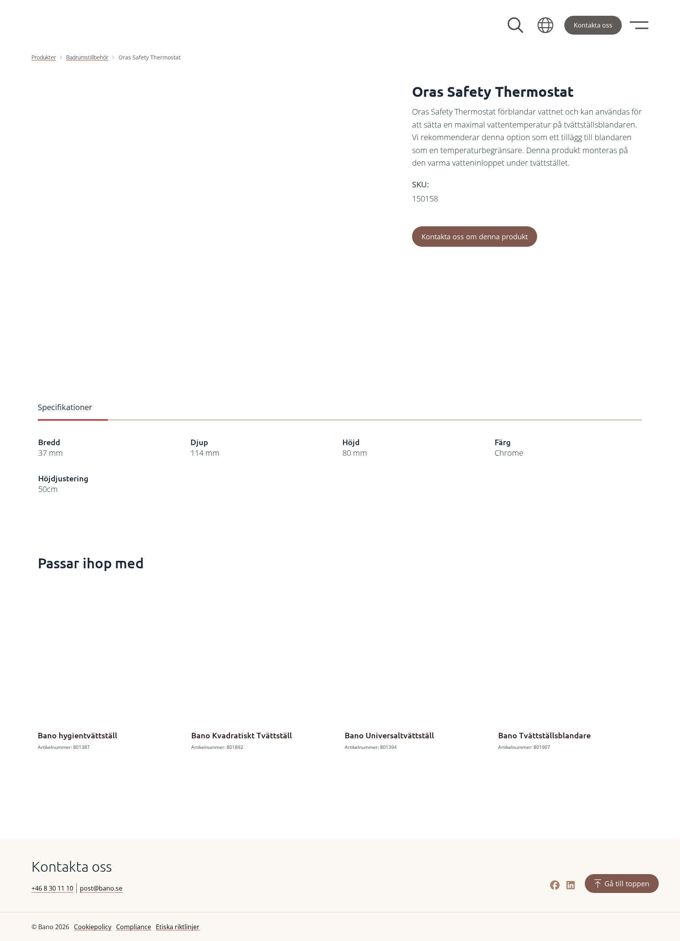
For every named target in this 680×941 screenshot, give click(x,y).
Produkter (43, 57)
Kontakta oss (593, 25)
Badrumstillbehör (87, 57)
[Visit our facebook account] (555, 885)
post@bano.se (101, 888)
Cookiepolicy (92, 927)
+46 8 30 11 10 (52, 888)
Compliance (133, 927)
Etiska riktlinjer (178, 927)
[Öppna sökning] (515, 25)
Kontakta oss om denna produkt (474, 236)
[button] (545, 25)
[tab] (73, 408)
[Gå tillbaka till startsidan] (90, 25)
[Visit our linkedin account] (570, 885)
